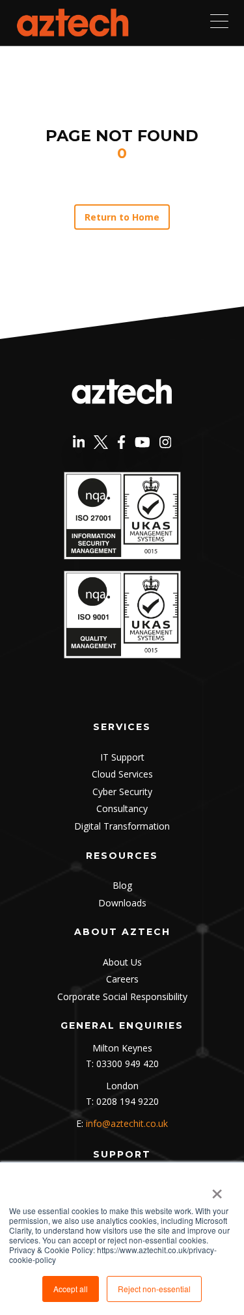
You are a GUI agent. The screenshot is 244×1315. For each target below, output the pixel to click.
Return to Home (122, 217)
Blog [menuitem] (122, 885)
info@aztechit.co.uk (127, 1123)
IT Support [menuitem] (122, 757)
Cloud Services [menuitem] (122, 774)
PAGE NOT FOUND (122, 136)
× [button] (216, 1189)
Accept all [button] (70, 1288)
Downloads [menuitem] (122, 903)
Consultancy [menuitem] (122, 808)
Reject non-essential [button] (154, 1288)
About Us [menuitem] (122, 962)
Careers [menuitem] (122, 979)
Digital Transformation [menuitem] (122, 826)
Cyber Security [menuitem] (122, 791)
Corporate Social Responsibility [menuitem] (122, 996)
